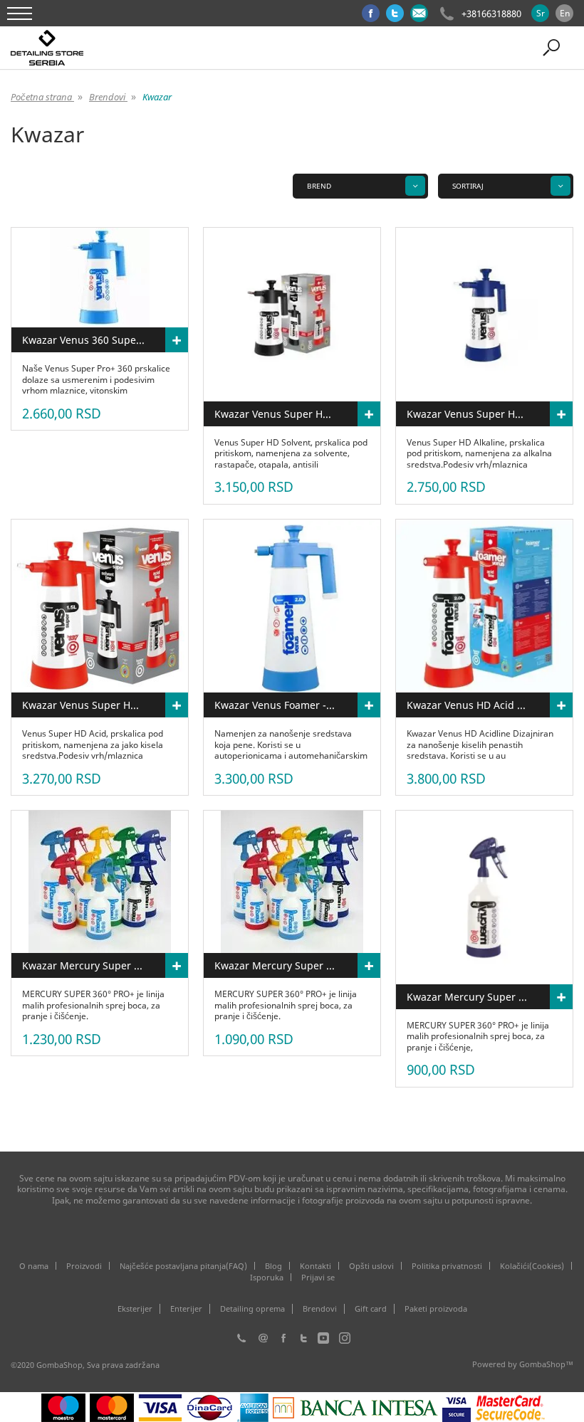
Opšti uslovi (371, 1266)
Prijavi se (318, 1277)
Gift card (371, 1309)
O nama (33, 1266)
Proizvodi (84, 1266)
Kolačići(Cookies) (532, 1266)
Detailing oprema (252, 1309)
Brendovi (320, 1309)
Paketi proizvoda (436, 1309)
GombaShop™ (546, 1364)
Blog (273, 1266)
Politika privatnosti (447, 1266)
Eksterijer (135, 1309)
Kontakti (315, 1266)
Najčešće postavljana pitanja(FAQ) (183, 1266)
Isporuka (266, 1277)
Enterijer (186, 1309)
